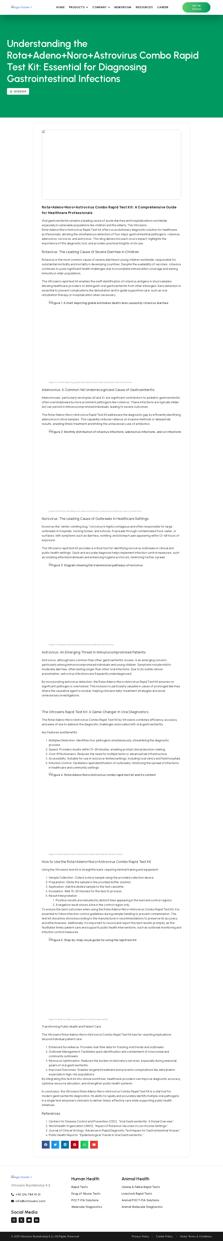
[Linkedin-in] (36, 1220)
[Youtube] (29, 1220)
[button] (46, 1145)
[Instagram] (14, 1220)
